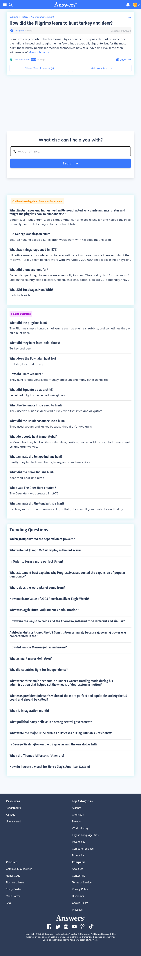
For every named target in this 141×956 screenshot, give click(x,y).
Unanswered (13, 821)
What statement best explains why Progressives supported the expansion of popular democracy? (67, 574)
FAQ (8, 903)
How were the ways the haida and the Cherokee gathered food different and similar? (67, 621)
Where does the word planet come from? (37, 588)
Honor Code (13, 875)
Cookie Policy (80, 903)
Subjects (14, 16)
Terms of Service (82, 882)
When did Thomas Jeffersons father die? (37, 756)
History (24, 16)
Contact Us (78, 875)
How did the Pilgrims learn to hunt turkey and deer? (61, 23)
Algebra (76, 808)
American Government (42, 16)
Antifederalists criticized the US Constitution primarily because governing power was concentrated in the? (68, 634)
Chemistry (78, 814)
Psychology (78, 842)
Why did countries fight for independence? (39, 670)
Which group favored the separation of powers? (42, 539)
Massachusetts (38, 52)
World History (80, 828)
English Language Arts (85, 835)
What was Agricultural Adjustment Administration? (44, 610)
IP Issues (77, 909)
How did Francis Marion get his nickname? (38, 647)
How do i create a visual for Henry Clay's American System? (50, 767)
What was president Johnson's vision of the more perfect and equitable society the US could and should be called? (68, 698)
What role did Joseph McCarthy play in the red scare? (45, 550)
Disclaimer (78, 896)
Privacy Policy (80, 889)
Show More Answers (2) (39, 68)
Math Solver (13, 896)
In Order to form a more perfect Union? (36, 561)
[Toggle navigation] (5, 4)
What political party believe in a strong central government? (51, 722)
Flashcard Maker (15, 882)
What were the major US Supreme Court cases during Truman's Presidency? (61, 733)
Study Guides (13, 889)
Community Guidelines (19, 869)
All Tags (10, 814)
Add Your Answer (101, 68)
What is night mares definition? (31, 659)
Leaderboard (13, 808)
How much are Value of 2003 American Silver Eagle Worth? (49, 599)
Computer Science (83, 848)
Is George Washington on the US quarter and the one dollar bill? (53, 744)
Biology (76, 821)
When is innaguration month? (29, 711)
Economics (78, 855)
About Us (77, 869)
